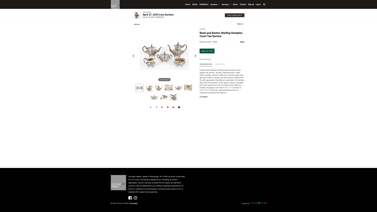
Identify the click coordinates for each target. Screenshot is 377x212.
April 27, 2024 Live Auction (158, 14)
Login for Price (207, 51)
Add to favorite (243, 29)
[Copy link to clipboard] (150, 107)
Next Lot (240, 24)
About (235, 4)
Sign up (251, 4)
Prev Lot (137, 24)
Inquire (242, 42)
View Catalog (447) (234, 15)
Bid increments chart (205, 59)
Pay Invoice (133, 203)
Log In (258, 4)
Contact (243, 4)
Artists (194, 4)
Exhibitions (204, 4)
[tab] (206, 65)
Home (187, 4)
